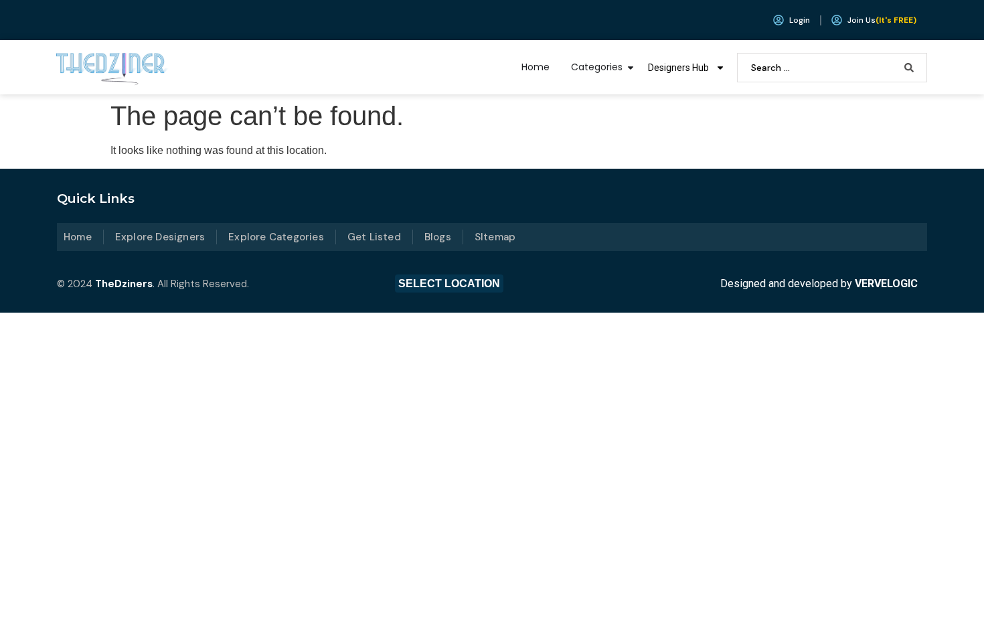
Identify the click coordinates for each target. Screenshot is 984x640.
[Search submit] (909, 67)
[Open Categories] (630, 67)
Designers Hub (678, 67)
